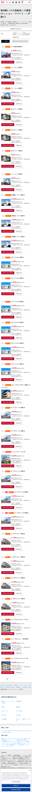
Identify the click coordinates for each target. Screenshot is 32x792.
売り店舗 (18, 715)
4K (2, 732)
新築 (2, 738)
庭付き (7, 744)
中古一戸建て (19, 711)
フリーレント (13, 741)
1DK (10, 730)
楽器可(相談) (24, 740)
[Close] (30, 770)
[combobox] (16, 34)
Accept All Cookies (16, 789)
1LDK (13, 730)
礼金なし (26, 738)
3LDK (29, 730)
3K (24, 730)
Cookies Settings (16, 781)
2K (16, 730)
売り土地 (3, 715)
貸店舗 (3, 707)
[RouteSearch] (9, 2)
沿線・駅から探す (9, 687)
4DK (4, 732)
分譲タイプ (20, 741)
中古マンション (5, 711)
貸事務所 (18, 707)
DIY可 (8, 741)
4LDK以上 (8, 732)
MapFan (3, 685)
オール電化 (26, 741)
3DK (26, 730)
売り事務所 (4, 719)
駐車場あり (13, 744)
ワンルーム (4, 730)
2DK (18, 730)
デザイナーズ (25, 743)
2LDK (21, 730)
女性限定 (18, 740)
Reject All (16, 785)
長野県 (17, 687)
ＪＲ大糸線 (24, 687)
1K (8, 730)
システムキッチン (8, 738)
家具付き (19, 743)
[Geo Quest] (22, 2)
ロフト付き (13, 743)
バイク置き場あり (20, 744)
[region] (16, 780)
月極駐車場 (18, 701)
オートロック (12, 740)
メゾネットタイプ (6, 743)
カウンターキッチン (18, 738)
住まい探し (9, 685)
